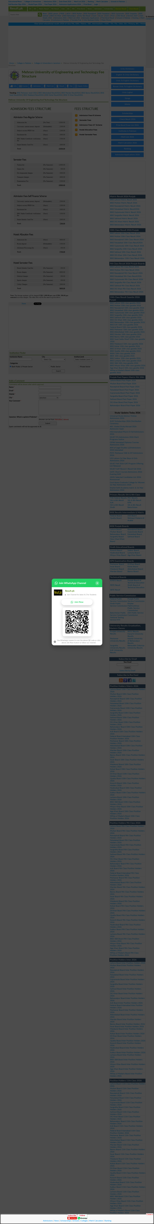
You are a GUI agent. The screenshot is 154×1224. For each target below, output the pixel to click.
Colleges (84, 1221)
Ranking (108, 1221)
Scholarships (65, 1221)
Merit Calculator (96, 1221)
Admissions (48, 1221)
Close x (150, 1214)
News (56, 1221)
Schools (76, 1221)
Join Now (78, 602)
